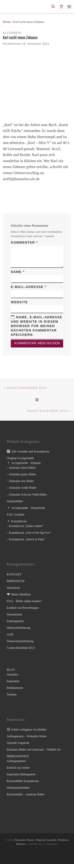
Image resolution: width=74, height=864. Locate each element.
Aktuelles (12, 674)
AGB (10, 634)
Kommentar (24, 242)
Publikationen (15, 687)
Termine (12, 694)
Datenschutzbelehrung (20, 641)
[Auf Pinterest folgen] (44, 855)
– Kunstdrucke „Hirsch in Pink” (26, 539)
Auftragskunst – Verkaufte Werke (27, 736)
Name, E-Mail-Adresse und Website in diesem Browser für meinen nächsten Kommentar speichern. (36, 326)
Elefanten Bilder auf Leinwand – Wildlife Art (34, 749)
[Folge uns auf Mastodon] (25, 855)
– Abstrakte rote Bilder (20, 481)
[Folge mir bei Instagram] (32, 855)
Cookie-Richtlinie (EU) (21, 647)
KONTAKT (14, 574)
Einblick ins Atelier (18, 767)
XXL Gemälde (15, 514)
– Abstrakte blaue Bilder (21, 467)
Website (19, 302)
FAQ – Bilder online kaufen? (24, 601)
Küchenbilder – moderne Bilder (26, 794)
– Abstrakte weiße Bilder (21, 487)
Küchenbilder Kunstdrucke (23, 781)
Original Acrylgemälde (20, 458)
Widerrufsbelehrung (18, 627)
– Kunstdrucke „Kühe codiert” (25, 526)
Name (18, 272)
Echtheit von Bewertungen (23, 607)
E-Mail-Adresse (28, 287)
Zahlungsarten (15, 621)
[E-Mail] (38, 855)
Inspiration (13, 681)
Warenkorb (13, 587)
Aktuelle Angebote (18, 742)
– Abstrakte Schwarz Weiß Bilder (27, 494)
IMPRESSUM (15, 581)
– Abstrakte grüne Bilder (21, 474)
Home (6, 21)
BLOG (11, 669)
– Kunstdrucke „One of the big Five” (29, 532)
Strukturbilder (15, 501)
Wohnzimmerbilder (18, 787)
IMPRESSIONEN (18, 756)
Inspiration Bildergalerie (21, 774)
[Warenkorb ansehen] (61, 6)
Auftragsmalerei (16, 761)
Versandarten (14, 614)
